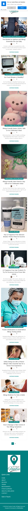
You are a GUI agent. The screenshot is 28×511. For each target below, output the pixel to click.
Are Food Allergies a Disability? (14, 77)
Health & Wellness (16, 36)
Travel (23, 36)
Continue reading (14, 52)
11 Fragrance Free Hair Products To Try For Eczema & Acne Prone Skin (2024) (14, 272)
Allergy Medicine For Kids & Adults (14, 395)
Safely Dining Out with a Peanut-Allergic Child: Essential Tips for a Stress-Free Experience (14, 363)
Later (16, 7)
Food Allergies (7, 36)
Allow (23, 7)
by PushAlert (4, 8)
